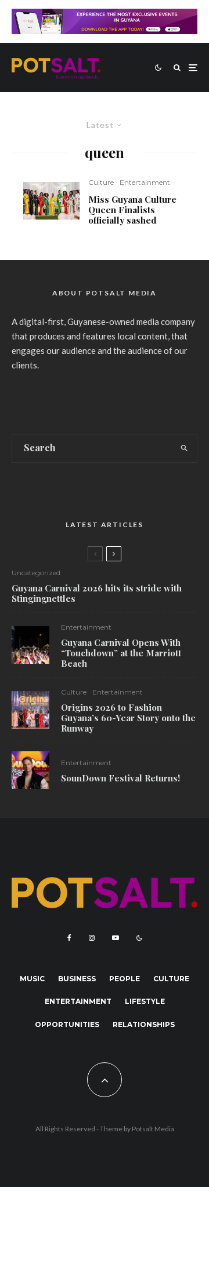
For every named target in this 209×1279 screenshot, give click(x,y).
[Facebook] (69, 938)
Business (77, 978)
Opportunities (67, 1024)
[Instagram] (91, 938)
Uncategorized (36, 572)
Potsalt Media (153, 1128)
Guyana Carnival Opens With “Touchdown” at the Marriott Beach (121, 652)
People (124, 978)
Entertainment (145, 182)
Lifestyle (145, 1001)
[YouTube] (115, 938)
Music (32, 978)
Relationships (144, 1024)
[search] (184, 448)
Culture (101, 182)
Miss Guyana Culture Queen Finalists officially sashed (132, 209)
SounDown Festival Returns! (120, 778)
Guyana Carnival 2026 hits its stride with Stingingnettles (97, 593)
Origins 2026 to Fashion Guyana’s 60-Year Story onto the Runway (128, 717)
